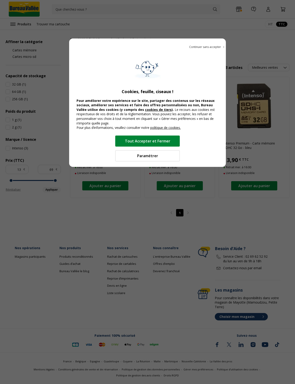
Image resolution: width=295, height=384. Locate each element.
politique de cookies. (165, 127)
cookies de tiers (158, 109)
